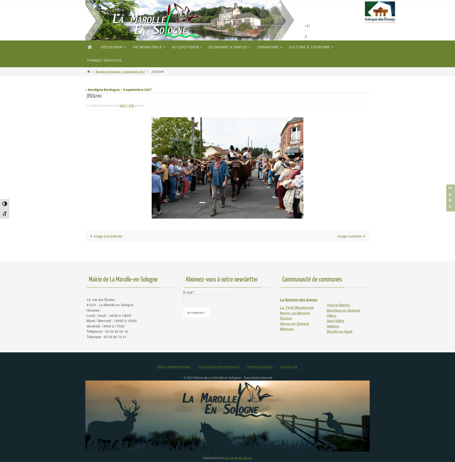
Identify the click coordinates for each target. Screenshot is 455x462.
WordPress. (245, 458)
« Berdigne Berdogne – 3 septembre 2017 (118, 89)
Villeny (332, 315)
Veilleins (333, 326)
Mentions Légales (260, 366)
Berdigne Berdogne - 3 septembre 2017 (120, 71)
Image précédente (107, 236)
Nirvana (229, 458)
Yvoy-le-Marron (338, 304)
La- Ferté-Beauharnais (297, 307)
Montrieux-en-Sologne (343, 310)
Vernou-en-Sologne (294, 323)
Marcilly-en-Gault (339, 331)
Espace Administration (173, 366)
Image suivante (350, 236)
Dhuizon (286, 318)
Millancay (287, 328)
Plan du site (289, 366)
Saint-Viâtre (335, 320)
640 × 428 (126, 105)
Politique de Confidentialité (219, 366)
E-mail (189, 292)
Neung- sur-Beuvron (295, 312)
